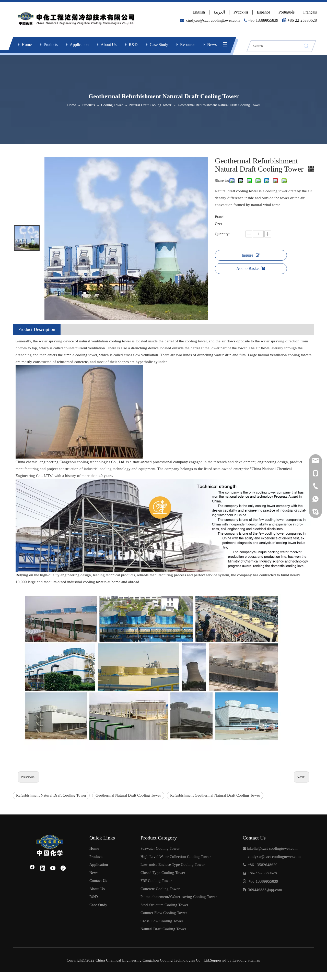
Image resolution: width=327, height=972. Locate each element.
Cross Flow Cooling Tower (162, 921)
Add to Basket (248, 268)
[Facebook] (32, 869)
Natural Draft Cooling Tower (163, 929)
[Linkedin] (43, 869)
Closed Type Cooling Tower (163, 873)
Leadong (239, 960)
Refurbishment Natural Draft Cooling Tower (51, 795)
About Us (108, 44)
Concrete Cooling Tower (160, 889)
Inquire (247, 255)
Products (51, 44)
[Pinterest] (64, 869)
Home (27, 44)
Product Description (36, 329)
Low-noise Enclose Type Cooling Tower (173, 864)
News (212, 44)
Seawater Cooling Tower (160, 848)
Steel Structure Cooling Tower (164, 905)
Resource (187, 44)
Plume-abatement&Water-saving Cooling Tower (179, 897)
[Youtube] (53, 869)
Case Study (159, 44)
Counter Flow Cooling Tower (164, 913)
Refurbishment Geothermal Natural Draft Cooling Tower (215, 795)
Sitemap (254, 960)
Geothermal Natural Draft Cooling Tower (128, 795)
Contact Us (98, 881)
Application (79, 44)
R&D (133, 44)
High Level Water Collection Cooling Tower (176, 857)
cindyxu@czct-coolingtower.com (213, 20)
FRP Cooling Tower (156, 881)
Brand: (220, 217)
